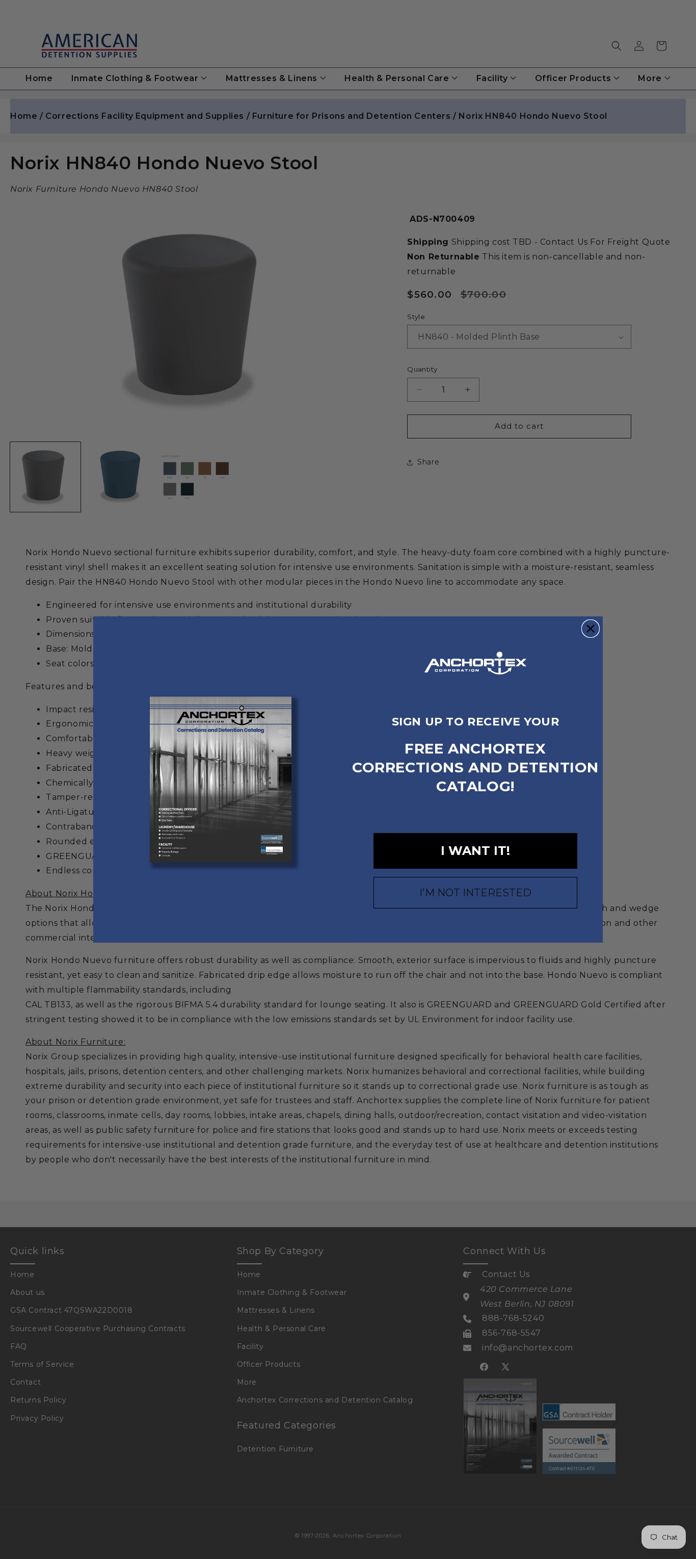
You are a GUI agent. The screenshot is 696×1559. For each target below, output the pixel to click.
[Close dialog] (590, 628)
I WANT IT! (475, 850)
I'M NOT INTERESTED (475, 893)
